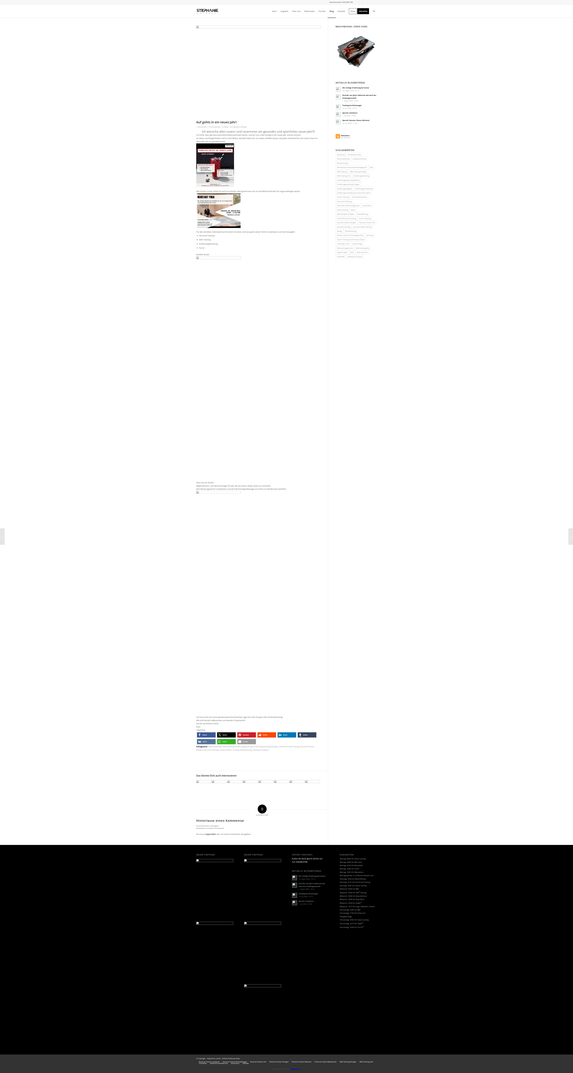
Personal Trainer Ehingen (346, 222)
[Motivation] (258, 72)
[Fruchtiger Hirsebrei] (570, 536)
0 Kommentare (214, 127)
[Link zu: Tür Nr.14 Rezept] (281, 787)
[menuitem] (274, 11)
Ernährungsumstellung (363, 189)
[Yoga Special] (2, 536)
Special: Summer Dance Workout (355, 120)
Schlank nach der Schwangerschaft (350, 235)
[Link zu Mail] (370, 2)
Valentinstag (357, 244)
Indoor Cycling (342, 210)
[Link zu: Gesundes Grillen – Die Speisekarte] (297, 783)
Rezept (339, 231)
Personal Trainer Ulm (367, 222)
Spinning (369, 235)
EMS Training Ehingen (358, 171)
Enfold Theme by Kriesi (231, 1058)
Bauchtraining (229, 746)
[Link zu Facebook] (356, 2)
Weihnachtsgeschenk (345, 248)
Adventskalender (215, 746)
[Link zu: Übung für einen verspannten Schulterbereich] (312, 787)
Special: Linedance (350, 113)
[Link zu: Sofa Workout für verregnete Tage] (266, 786)
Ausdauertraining (359, 159)
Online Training (365, 218)
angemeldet (210, 834)
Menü (353, 210)
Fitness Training (343, 197)
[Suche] (374, 11)
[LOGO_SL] (207, 11)
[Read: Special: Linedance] (338, 114)
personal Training (211, 750)
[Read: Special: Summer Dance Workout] (338, 122)
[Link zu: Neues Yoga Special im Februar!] (234, 787)
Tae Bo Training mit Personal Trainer (351, 239)
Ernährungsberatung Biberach (348, 180)
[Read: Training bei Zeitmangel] (338, 107)
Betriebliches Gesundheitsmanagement (352, 167)
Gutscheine (367, 205)
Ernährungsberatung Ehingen (266, 746)
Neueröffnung (362, 214)
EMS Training (342, 171)
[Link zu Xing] (361, 2)
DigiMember (296, 1069)
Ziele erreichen (362, 252)
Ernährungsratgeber (344, 189)
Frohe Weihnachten (359, 197)
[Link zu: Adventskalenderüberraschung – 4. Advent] (219, 787)
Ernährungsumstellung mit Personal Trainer (353, 193)
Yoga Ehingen (342, 252)
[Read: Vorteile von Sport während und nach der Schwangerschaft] (338, 97)
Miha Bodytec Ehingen (345, 214)
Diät (371, 167)
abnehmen (341, 154)
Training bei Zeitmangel (352, 105)
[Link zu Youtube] (374, 2)
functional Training (344, 201)
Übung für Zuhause (261, 750)
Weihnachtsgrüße (362, 248)
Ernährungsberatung (244, 746)
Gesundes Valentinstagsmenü (348, 205)
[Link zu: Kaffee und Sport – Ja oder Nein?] (203, 787)
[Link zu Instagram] (365, 2)
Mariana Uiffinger (240, 127)
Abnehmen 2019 (354, 154)
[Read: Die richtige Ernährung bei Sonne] (338, 89)
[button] (206, 735)
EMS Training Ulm (344, 176)
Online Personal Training (289, 746)
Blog (226, 127)
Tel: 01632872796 (299, 862)
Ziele (352, 252)
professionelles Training (229, 750)
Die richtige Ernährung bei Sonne (355, 88)
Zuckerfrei (341, 256)
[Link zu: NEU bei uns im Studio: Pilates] (250, 787)
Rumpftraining (246, 750)
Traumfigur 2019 (343, 244)
